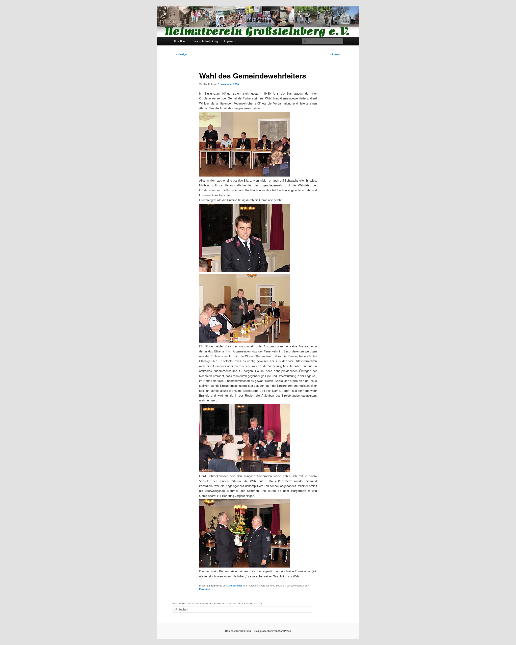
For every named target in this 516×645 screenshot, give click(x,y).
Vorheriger (180, 54)
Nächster (336, 54)
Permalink (205, 589)
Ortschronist (235, 585)
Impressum (230, 41)
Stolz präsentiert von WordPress (272, 631)
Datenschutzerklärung (205, 41)
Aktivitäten (180, 41)
